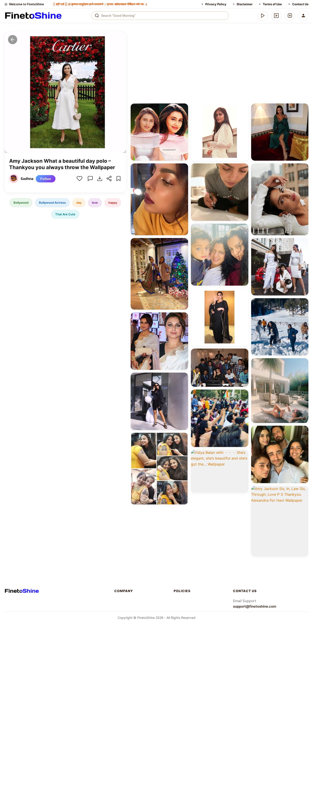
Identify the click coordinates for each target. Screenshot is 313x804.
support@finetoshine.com (254, 606)
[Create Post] (290, 16)
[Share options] (183, 108)
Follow (45, 178)
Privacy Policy (215, 4)
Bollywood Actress (52, 202)
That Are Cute (65, 214)
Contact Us (300, 4)
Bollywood (21, 202)
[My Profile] (303, 16)
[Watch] (276, 16)
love (95, 202)
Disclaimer (245, 4)
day (78, 202)
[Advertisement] (219, 66)
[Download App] (263, 16)
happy (112, 202)
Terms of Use (272, 4)
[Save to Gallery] (183, 117)
